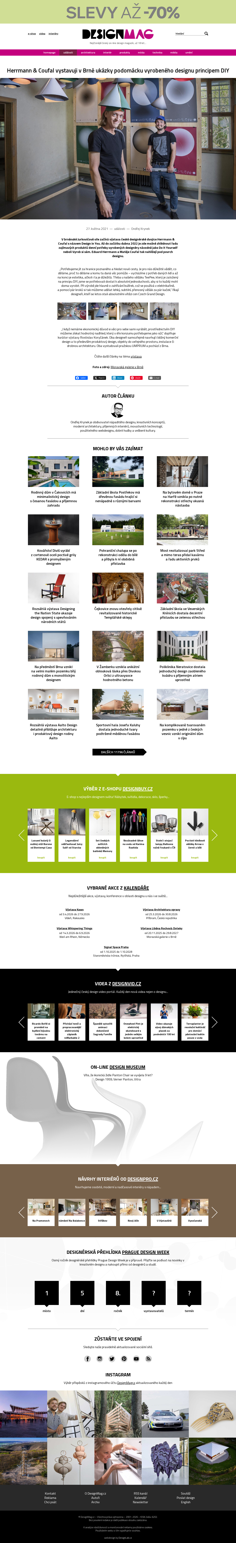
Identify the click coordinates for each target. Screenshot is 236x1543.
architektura (88, 52)
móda (141, 52)
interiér (107, 52)
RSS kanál (140, 1493)
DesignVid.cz (126, 983)
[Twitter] (112, 1358)
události (68, 52)
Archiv (95, 1502)
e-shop (32, 33)
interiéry (53, 33)
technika (157, 52)
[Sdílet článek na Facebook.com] (81, 377)
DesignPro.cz (142, 1179)
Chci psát (50, 1502)
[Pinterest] (124, 1358)
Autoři (95, 1497)
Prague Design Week (145, 1252)
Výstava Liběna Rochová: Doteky (161, 928)
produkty (125, 52)
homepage (49, 52)
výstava (136, 356)
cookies (148, 1527)
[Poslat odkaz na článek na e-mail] (154, 377)
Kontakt (50, 1493)
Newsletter (140, 1502)
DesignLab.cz (125, 1538)
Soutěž (185, 1493)
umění (188, 52)
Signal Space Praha (116, 947)
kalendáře (136, 887)
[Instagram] (99, 1358)
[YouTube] (136, 1358)
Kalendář (140, 1497)
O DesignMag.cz (95, 1493)
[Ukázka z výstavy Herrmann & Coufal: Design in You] (118, 148)
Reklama (50, 1497)
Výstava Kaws (75, 910)
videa (42, 33)
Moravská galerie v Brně (127, 366)
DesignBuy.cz (138, 788)
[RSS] (148, 1358)
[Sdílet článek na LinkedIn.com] (118, 377)
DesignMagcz (126, 1382)
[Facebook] (87, 1358)
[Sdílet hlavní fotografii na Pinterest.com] (136, 377)
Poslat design (186, 1497)
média (173, 52)
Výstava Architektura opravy (161, 910)
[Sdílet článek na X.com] (99, 377)
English (185, 1502)
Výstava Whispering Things (74, 928)
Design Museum (127, 1067)
